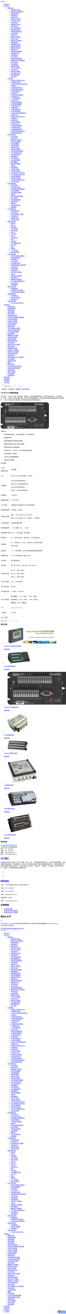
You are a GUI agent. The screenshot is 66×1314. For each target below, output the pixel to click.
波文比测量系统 (16, 176)
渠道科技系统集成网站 (11, 910)
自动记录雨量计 (16, 154)
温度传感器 (11, 312)
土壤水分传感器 (12, 321)
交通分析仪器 (12, 301)
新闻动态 (7, 380)
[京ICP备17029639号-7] (7, 925)
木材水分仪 (14, 69)
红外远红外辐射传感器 (14, 366)
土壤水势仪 (14, 93)
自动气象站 (14, 136)
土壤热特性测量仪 (16, 125)
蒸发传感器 (11, 346)
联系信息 (5, 881)
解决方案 (7, 377)
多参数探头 (11, 375)
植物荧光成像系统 (16, 51)
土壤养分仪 (14, 115)
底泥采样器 (14, 268)
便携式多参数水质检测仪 (18, 265)
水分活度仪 (14, 228)
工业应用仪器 (12, 209)
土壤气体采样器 (16, 105)
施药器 (13, 203)
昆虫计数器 (14, 198)
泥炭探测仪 (14, 120)
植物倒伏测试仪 (16, 48)
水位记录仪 (14, 261)
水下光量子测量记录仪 (18, 281)
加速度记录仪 (15, 218)
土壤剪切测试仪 (16, 91)
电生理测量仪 (15, 191)
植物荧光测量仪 (16, 71)
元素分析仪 (14, 238)
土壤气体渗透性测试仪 (18, 131)
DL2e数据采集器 (9, 735)
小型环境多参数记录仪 (18, 180)
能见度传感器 (12, 339)
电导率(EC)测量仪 (16, 272)
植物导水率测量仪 (16, 40)
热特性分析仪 (15, 219)
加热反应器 (14, 230)
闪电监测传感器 (12, 353)
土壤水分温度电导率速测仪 (19, 84)
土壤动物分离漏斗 (16, 192)
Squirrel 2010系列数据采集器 (12, 646)
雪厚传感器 (11, 310)
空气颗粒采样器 (16, 243)
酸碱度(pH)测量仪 (16, 279)
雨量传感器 (11, 326)
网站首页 (7, 4)
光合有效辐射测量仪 (17, 151)
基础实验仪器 (12, 221)
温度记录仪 (14, 138)
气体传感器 (11, 314)
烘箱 (12, 247)
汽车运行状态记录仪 (17, 303)
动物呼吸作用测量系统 (18, 189)
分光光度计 (14, 266)
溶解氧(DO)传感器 (13, 352)
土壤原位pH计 (15, 124)
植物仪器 (10, 8)
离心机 (13, 225)
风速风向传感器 (12, 337)
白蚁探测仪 (14, 201)
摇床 (12, 239)
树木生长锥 (14, 39)
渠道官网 (9, 928)
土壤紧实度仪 (15, 96)
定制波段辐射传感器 (14, 368)
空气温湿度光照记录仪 (18, 174)
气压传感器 (11, 342)
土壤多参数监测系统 (17, 89)
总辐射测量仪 (15, 143)
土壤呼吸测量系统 (16, 104)
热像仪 (13, 165)
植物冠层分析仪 (16, 10)
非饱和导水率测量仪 (17, 95)
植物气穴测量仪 (16, 37)
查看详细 (7, 649)
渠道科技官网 (8, 909)
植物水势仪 (14, 17)
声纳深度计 (14, 259)
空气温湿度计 (15, 158)
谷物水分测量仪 (16, 297)
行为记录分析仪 (16, 187)
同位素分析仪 (15, 181)
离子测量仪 (14, 277)
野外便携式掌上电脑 (17, 214)
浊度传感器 (11, 370)
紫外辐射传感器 (12, 315)
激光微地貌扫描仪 (16, 133)
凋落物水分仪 (15, 53)
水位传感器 (11, 359)
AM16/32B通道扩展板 (10, 753)
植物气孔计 (14, 35)
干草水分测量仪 (16, 67)
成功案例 (7, 379)
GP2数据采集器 (8, 785)
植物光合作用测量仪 (17, 11)
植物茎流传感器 (12, 341)
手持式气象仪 (15, 169)
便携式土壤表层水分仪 (18, 116)
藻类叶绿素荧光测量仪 (18, 256)
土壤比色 (13, 86)
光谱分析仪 (14, 22)
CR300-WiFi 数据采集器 (11, 707)
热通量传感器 (12, 308)
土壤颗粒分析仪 (16, 82)
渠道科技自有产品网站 (11, 912)
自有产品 (21, 928)
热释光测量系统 (16, 46)
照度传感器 (11, 364)
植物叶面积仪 (15, 13)
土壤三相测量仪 (16, 111)
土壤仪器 (10, 78)
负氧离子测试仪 (16, 171)
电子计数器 (14, 57)
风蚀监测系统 (15, 145)
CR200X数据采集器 (10, 835)
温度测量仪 (14, 167)
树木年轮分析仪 (16, 20)
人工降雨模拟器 (16, 98)
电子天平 (13, 245)
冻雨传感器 (11, 355)
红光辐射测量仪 (16, 160)
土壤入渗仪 (14, 100)
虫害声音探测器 (16, 200)
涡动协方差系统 (16, 178)
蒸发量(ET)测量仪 (16, 140)
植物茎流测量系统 (16, 31)
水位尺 (13, 274)
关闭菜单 (4, 928)
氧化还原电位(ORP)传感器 (16, 357)
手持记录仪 (14, 212)
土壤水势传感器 (12, 319)
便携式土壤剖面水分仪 (18, 80)
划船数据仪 (14, 288)
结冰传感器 (11, 373)
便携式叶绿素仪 (16, 19)
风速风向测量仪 (16, 149)
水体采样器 (14, 270)
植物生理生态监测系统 (18, 60)
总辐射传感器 (12, 324)
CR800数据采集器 (9, 808)
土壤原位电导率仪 (16, 87)
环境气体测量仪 (16, 142)
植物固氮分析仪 (16, 44)
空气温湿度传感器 (13, 332)
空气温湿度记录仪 (16, 153)
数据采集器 (11, 306)
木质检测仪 (14, 33)
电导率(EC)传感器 (13, 350)
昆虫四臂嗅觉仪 (16, 205)
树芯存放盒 (14, 62)
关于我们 (7, 382)
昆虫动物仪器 (12, 183)
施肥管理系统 (15, 66)
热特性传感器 (12, 371)
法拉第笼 (13, 241)
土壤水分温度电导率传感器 (16, 317)
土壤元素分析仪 (16, 127)
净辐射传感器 (12, 361)
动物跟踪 (13, 207)
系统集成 (7, 304)
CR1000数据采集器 (10, 666)
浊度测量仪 (14, 285)
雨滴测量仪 (14, 156)
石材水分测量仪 (16, 122)
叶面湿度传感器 (12, 323)
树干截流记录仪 (16, 73)
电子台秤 (13, 234)
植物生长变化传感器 (14, 344)
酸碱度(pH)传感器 (13, 335)
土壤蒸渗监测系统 (16, 129)
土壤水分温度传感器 (14, 330)
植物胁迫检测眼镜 (16, 58)
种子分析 (13, 77)
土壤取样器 (14, 107)
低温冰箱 (13, 227)
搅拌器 (13, 223)
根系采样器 (14, 26)
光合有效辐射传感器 (14, 328)
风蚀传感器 (11, 333)
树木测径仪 (14, 55)
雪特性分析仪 (15, 147)
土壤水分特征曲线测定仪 (18, 113)
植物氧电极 (14, 42)
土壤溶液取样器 (16, 109)
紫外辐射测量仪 (16, 163)
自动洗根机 (14, 64)
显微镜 (13, 248)
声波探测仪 (14, 216)
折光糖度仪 (14, 295)
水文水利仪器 (12, 254)
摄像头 (10, 362)
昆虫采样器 (14, 185)
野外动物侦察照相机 (17, 196)
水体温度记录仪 (16, 263)
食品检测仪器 (12, 294)
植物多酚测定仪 (16, 29)
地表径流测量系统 (16, 102)
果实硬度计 (14, 299)
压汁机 (13, 232)
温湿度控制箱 (15, 252)
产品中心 (7, 6)
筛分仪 (13, 236)
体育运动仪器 (12, 286)
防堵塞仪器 (14, 283)
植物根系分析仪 (16, 24)
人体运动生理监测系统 (18, 292)
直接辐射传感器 (12, 348)
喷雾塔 (13, 194)
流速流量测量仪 (16, 257)
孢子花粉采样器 (16, 28)
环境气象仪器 (12, 134)
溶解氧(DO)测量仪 (16, 276)
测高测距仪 (14, 15)
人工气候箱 (14, 250)
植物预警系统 (15, 75)
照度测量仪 (14, 162)
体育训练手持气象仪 (17, 290)
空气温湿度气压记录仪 (18, 172)
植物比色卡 (14, 49)
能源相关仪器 (15, 210)
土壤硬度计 (14, 118)
